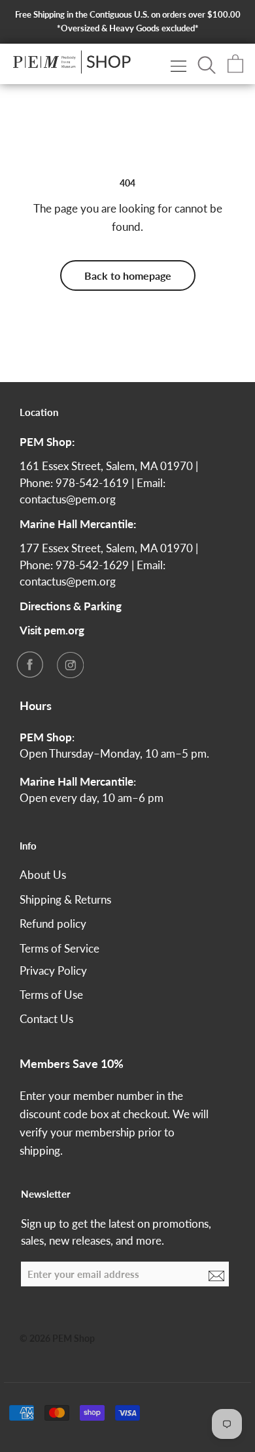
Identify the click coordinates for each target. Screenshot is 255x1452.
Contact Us (46, 1019)
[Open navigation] (178, 65)
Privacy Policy (53, 970)
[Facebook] (29, 664)
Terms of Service (59, 948)
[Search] (206, 64)
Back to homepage (127, 275)
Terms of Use (51, 994)
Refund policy (53, 923)
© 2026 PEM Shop (57, 1338)
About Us (43, 875)
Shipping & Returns (65, 899)
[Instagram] (70, 664)
